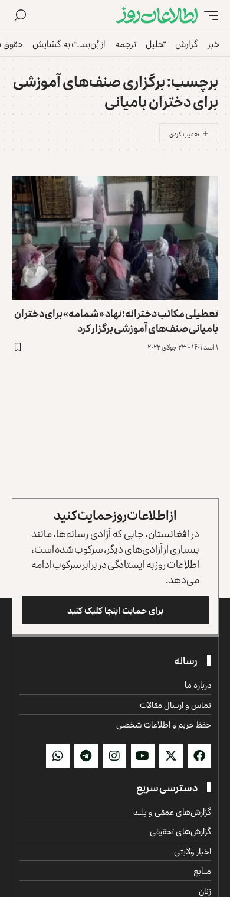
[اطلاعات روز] (157, 15)
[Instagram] (114, 756)
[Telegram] (86, 756)
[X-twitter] (171, 756)
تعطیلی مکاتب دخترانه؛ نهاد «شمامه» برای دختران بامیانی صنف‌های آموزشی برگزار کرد (116, 320)
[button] (208, 15)
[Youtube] (143, 756)
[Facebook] (199, 756)
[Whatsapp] (58, 756)
